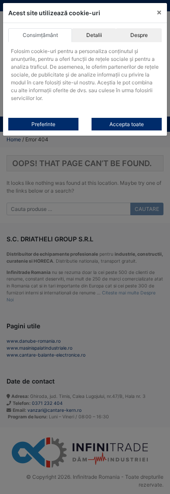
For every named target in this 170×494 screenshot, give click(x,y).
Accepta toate (126, 124)
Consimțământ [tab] (40, 35)
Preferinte (43, 124)
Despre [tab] (139, 35)
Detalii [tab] (94, 35)
